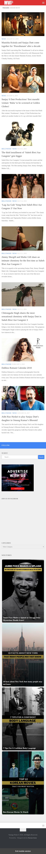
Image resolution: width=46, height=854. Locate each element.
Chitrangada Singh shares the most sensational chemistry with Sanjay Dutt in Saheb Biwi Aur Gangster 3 (21, 316)
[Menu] (43, 2)
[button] (23, 591)
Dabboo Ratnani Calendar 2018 (17, 367)
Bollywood (6, 149)
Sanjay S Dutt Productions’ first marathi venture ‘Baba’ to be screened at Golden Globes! (21, 103)
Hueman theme (32, 838)
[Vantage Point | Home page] (11, 2)
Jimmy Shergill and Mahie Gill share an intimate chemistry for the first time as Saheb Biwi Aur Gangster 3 (23, 260)
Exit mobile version (23, 851)
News (4, 39)
